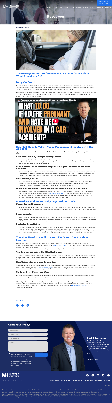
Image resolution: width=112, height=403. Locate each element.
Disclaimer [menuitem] (5, 380)
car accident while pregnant (57, 193)
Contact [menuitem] (108, 7)
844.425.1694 (106, 385)
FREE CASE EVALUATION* (88, 4)
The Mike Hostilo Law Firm (61, 245)
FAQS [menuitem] (92, 7)
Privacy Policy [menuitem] (11, 380)
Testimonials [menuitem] (76, 7)
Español (93, 1)
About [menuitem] (55, 7)
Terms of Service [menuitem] (19, 380)
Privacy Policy (18, 356)
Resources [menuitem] (99, 7)
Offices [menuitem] (85, 7)
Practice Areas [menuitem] (64, 7)
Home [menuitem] (49, 7)
